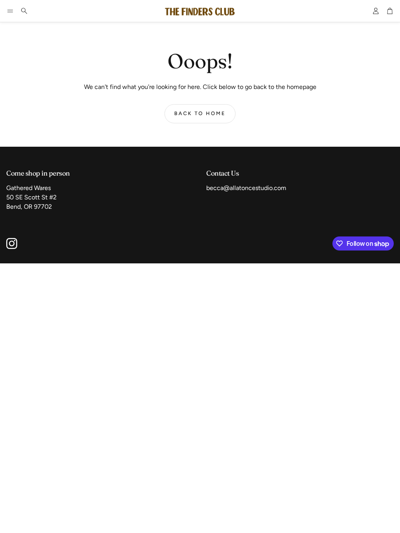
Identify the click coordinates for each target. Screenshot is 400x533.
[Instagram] (11, 243)
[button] (10, 10)
